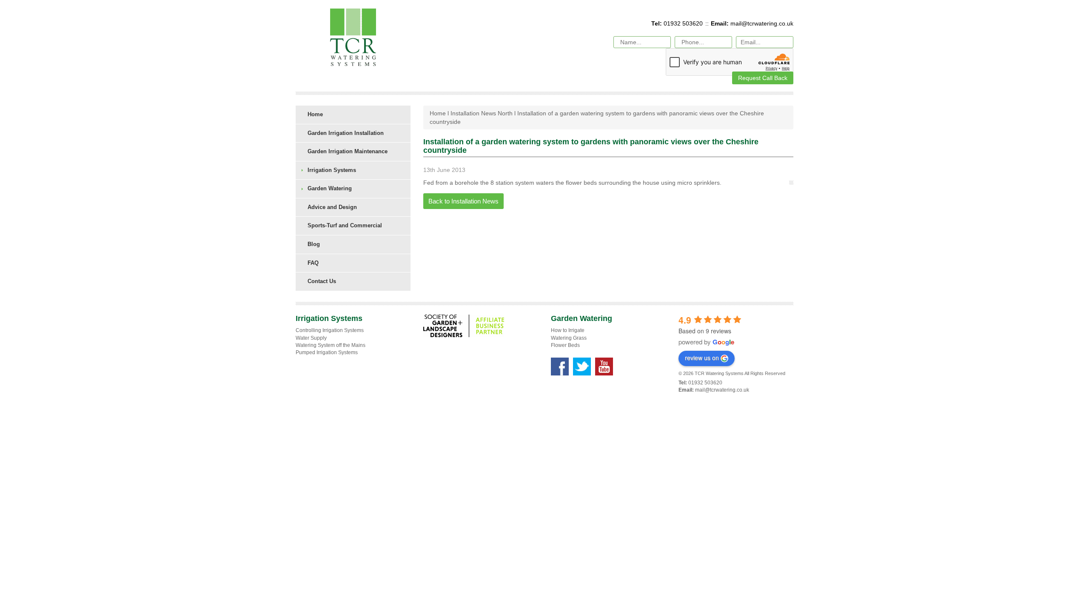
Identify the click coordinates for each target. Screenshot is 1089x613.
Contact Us (322, 281)
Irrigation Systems (332, 170)
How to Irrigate (567, 330)
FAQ (313, 263)
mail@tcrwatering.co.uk (761, 23)
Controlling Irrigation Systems (330, 330)
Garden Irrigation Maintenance (348, 151)
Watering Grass (569, 338)
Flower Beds (565, 345)
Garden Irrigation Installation (346, 133)
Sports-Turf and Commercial (345, 225)
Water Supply (311, 338)
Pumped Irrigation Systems (327, 352)
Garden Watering (330, 188)
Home (315, 114)
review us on (702, 357)
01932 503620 (682, 23)
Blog (314, 244)
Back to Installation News (463, 201)
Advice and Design (332, 207)
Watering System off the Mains (330, 345)
